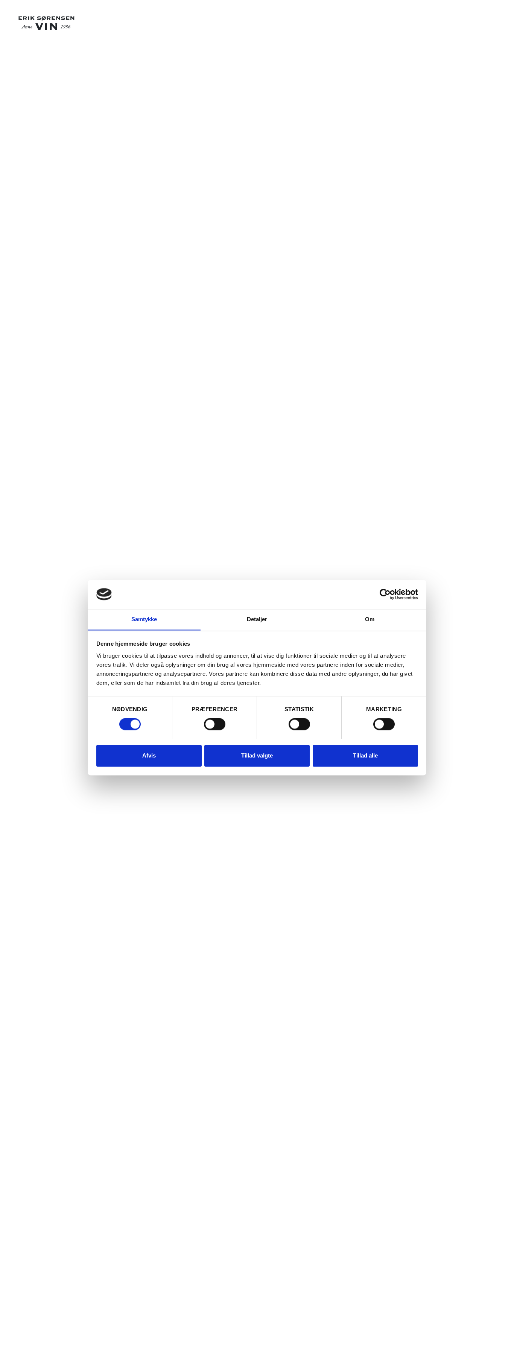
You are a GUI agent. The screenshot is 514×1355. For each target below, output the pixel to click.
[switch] (214, 724)
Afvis (149, 755)
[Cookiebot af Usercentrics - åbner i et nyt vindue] (385, 594)
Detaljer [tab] (257, 619)
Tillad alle (365, 755)
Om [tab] (369, 619)
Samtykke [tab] (144, 619)
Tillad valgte (257, 755)
